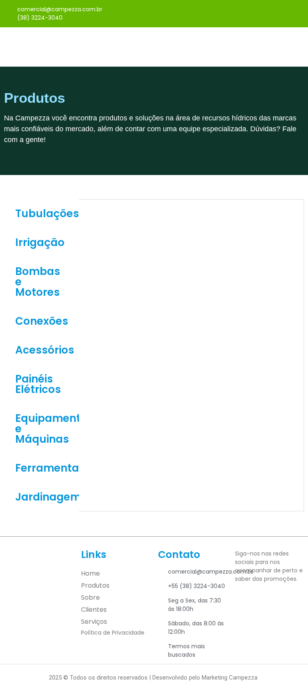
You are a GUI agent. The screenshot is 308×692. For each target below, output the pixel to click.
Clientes (94, 609)
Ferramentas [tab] (47, 468)
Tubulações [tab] (47, 213)
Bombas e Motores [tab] (37, 281)
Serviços (94, 621)
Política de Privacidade (112, 633)
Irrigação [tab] (40, 242)
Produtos (95, 585)
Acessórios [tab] (44, 350)
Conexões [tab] (41, 321)
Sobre (90, 597)
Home (90, 573)
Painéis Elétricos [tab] (38, 384)
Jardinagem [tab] (47, 497)
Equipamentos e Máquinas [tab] (47, 428)
